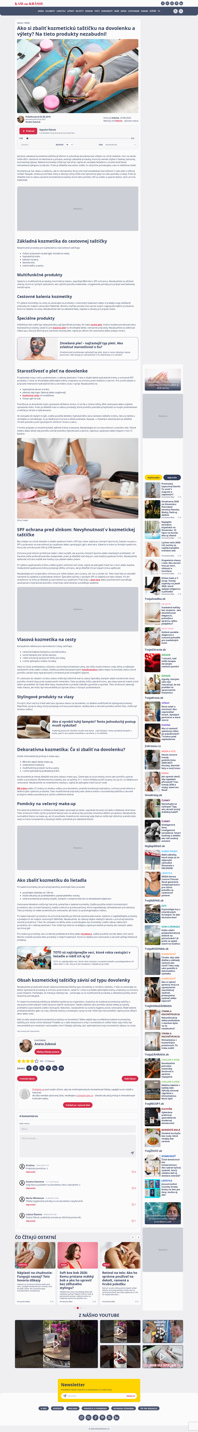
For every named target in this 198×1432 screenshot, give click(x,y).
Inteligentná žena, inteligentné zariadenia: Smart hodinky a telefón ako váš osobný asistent (171, 832)
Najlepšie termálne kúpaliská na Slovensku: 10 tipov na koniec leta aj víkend (169, 529)
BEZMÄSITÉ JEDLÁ (170, 1129)
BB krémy (22, 788)
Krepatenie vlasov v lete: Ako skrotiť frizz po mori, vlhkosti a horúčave (171, 565)
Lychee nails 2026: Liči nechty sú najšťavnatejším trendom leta (171, 546)
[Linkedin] (181, 3)
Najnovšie (172, 477)
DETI (163, 905)
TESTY (97, 11)
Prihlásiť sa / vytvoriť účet (78, 1105)
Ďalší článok (130, 1078)
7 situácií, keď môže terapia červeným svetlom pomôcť (170, 662)
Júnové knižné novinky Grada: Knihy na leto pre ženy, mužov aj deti (170, 1189)
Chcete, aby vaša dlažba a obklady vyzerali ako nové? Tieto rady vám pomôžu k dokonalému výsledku (170, 965)
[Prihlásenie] (175, 11)
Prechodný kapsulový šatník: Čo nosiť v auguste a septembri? (171, 489)
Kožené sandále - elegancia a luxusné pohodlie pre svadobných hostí (170, 637)
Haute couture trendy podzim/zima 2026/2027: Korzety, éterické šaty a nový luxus (170, 761)
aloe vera (95, 579)
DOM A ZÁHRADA (170, 926)
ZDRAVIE (89, 11)
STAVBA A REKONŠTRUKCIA (170, 1013)
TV (159, 11)
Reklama (72, 1408)
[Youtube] (167, 3)
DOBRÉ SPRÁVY (169, 851)
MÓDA (123, 11)
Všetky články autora (48, 1051)
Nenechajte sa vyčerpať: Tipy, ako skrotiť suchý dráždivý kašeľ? (170, 808)
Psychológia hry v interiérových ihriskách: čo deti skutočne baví (170, 913)
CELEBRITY (50, 11)
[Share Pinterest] (48, 1068)
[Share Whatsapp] (35, 1068)
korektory (86, 933)
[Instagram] (172, 3)
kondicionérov (90, 669)
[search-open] (181, 11)
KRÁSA (41, 11)
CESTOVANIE (133, 11)
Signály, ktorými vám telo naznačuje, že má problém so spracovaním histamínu (170, 686)
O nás (44, 1408)
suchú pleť (96, 324)
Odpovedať (30, 1172)
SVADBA (144, 11)
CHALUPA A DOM (170, 1059)
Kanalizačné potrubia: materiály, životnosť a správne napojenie (168, 1070)
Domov (20, 23)
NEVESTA (166, 604)
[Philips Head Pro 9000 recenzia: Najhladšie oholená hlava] (163, 1331)
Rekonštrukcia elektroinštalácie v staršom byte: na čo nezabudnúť (170, 1023)
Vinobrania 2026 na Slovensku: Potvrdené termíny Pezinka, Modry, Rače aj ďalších (170, 508)
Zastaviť (24, 144)
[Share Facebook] (29, 1068)
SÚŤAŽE (153, 11)
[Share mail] (61, 1068)
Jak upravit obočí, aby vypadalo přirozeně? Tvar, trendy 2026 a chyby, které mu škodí (170, 783)
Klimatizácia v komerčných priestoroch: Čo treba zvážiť (169, 1044)
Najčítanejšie (153, 477)
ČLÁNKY (165, 800)
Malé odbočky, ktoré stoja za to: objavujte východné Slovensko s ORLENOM (170, 861)
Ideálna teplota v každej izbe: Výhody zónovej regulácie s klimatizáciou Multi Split (170, 1092)
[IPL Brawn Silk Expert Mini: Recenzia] (163, 1356)
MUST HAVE (167, 628)
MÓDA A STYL (168, 751)
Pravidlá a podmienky (95, 1408)
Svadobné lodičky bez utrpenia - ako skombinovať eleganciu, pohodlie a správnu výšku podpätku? (171, 615)
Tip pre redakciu (148, 1408)
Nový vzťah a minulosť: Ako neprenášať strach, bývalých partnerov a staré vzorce (170, 713)
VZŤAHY (70, 11)
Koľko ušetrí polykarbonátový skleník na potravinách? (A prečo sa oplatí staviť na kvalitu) (170, 937)
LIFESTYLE (61, 11)
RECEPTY (80, 11)
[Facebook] (163, 3)
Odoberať (130, 1396)
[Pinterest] (176, 3)
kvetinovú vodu (30, 395)
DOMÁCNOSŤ (168, 954)
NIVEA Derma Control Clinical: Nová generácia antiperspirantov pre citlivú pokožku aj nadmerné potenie (170, 886)
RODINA (165, 725)
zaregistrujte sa (85, 1095)
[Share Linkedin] (55, 1068)
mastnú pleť (59, 327)
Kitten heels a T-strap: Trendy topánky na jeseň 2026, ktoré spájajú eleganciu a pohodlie (170, 585)
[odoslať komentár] (132, 1153)
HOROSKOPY (107, 11)
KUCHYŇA (166, 1109)
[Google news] (109, 1418)
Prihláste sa (38, 1089)
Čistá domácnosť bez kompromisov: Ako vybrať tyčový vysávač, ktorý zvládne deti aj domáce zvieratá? (171, 1167)
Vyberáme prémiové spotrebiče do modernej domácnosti (168, 1117)
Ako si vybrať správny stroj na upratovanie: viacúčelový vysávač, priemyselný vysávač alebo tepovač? (170, 991)
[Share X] (42, 1068)
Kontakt (57, 1408)
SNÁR (116, 11)
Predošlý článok (27, 1078)
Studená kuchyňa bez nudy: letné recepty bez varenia (170, 1137)
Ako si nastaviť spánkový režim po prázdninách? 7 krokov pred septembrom (170, 734)
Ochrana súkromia (123, 1408)
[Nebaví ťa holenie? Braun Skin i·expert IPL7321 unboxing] (120, 1356)
